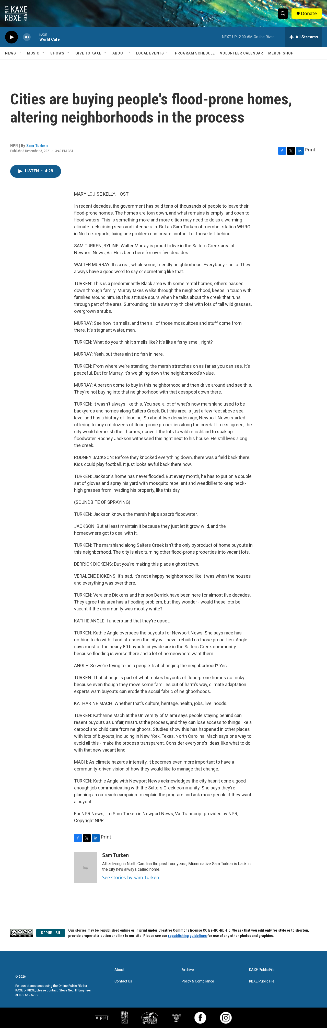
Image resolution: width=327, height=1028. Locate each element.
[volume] (26, 37)
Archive (188, 970)
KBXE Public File (261, 981)
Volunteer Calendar (241, 53)
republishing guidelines (187, 935)
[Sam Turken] (85, 867)
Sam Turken (37, 145)
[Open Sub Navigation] (20, 53)
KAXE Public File (262, 970)
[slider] (35, 37)
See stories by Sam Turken (130, 877)
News (10, 53)
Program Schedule (195, 53)
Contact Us (123, 981)
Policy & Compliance (198, 981)
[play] (11, 37)
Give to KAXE (88, 53)
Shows (57, 53)
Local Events (150, 53)
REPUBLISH (50, 933)
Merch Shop (281, 53)
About (118, 53)
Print (310, 150)
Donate (309, 13)
